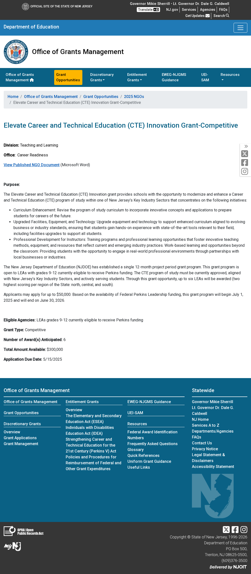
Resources (137, 424)
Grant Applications (20, 438)
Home (13, 96)
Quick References (143, 455)
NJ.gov (172, 10)
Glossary (135, 449)
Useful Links (138, 467)
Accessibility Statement (213, 466)
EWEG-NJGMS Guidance (174, 77)
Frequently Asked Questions (152, 443)
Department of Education (31, 27)
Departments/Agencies (213, 431)
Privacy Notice (205, 449)
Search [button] (219, 16)
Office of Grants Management (20, 77)
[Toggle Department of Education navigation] (240, 28)
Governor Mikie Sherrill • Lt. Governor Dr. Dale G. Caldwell (179, 3)
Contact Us (202, 443)
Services (189, 10)
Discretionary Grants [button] (101, 77)
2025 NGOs (134, 96)
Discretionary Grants (22, 424)
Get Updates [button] (195, 16)
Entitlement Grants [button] (137, 77)
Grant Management (21, 443)
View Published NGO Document (32, 165)
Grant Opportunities (68, 77)
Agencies (207, 10)
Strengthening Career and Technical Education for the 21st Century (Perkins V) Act (91, 445)
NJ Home (200, 419)
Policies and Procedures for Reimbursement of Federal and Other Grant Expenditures (93, 463)
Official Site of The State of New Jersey (61, 6)
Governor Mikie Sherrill (212, 401)
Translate (145, 10)
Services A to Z (205, 425)
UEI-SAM (205, 77)
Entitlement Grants (82, 401)
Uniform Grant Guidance (149, 461)
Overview (12, 432)
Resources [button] (230, 74)
